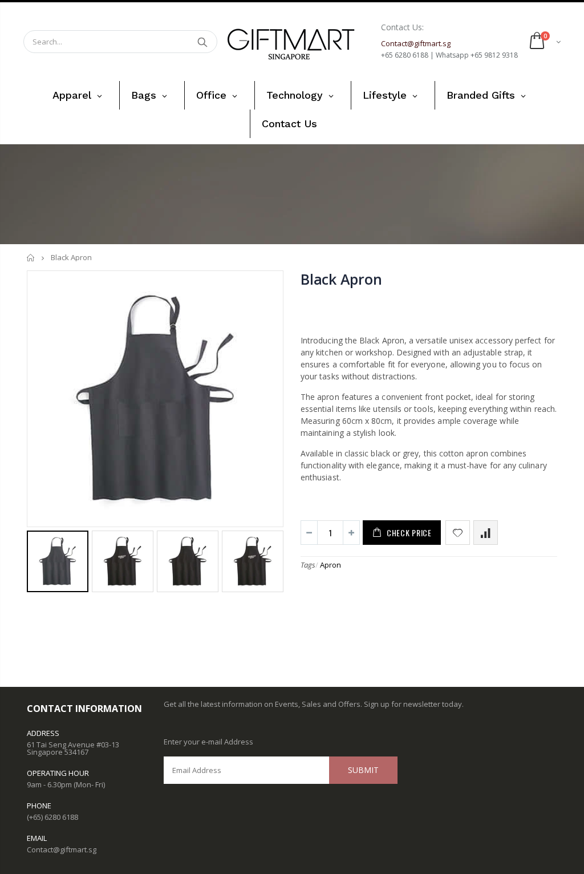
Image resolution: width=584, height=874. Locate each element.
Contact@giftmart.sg (61, 849)
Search (203, 41)
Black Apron (341, 279)
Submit (363, 769)
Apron (330, 565)
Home (31, 257)
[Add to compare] (485, 532)
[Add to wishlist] (457, 532)
